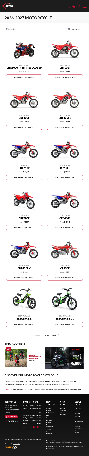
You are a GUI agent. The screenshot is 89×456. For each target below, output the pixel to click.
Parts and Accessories (78, 427)
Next (54, 335)
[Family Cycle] (12, 6)
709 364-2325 (13, 421)
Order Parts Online (78, 431)
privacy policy (76, 446)
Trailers (48, 429)
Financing (77, 416)
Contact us (9, 389)
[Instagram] (37, 427)
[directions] (79, 6)
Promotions (78, 419)
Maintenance (78, 424)
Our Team (78, 413)
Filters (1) (11, 29)
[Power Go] (24, 447)
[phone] (74, 6)
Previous (36, 335)
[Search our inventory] (68, 6)
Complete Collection (49, 432)
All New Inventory (49, 409)
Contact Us (78, 408)
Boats (48, 418)
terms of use (50, 448)
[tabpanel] (32, 414)
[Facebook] (34, 427)
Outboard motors (49, 421)
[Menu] (84, 6)
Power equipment (49, 425)
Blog (76, 411)
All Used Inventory (63, 409)
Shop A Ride (16, 444)
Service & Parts (79, 421)
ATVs (47, 415)
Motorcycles (50, 413)
